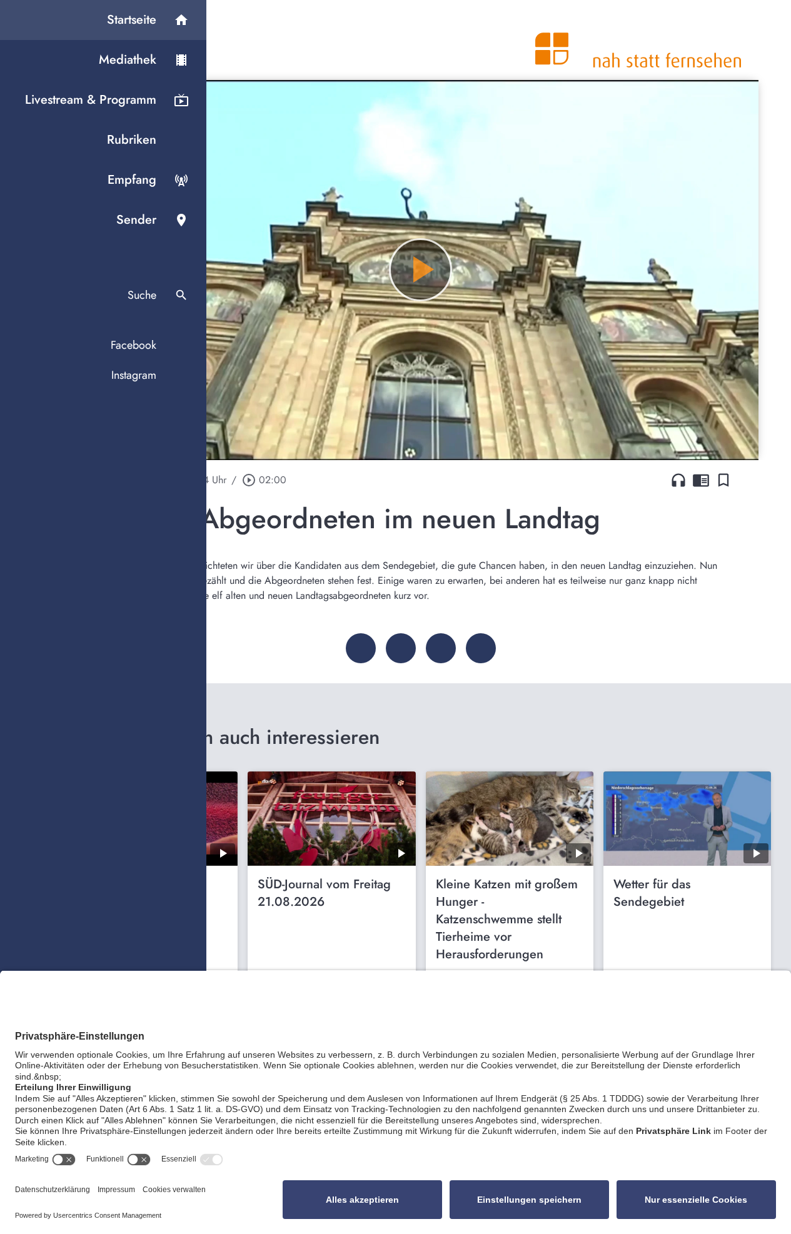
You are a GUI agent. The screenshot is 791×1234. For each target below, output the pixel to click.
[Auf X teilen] (401, 648)
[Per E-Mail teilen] (481, 648)
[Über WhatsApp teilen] (441, 648)
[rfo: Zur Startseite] (638, 40)
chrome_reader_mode (701, 480)
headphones (678, 480)
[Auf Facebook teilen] (361, 648)
